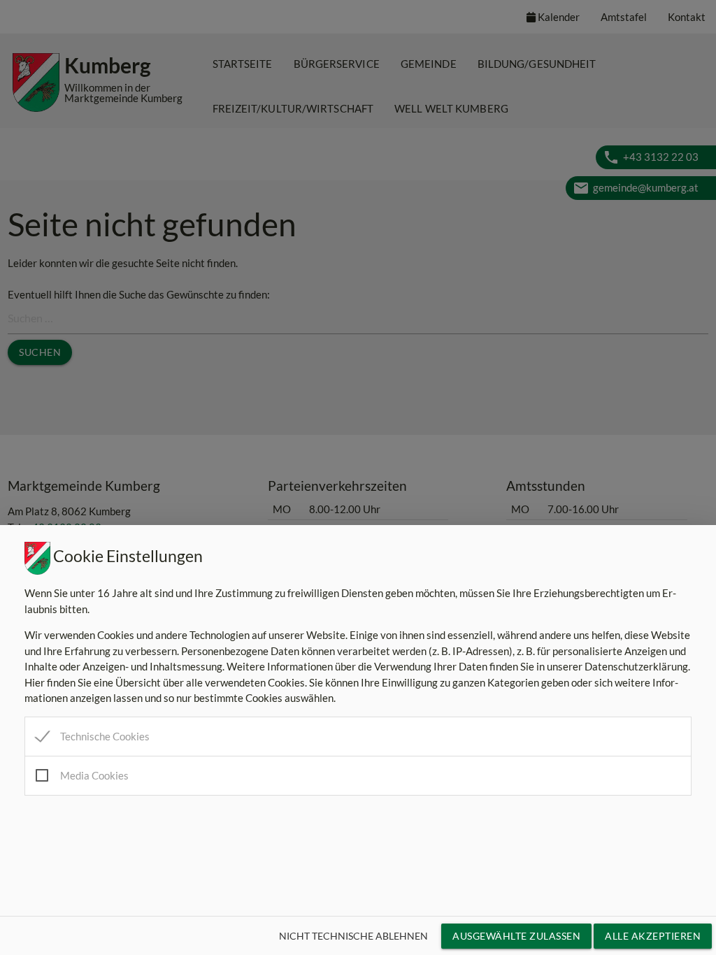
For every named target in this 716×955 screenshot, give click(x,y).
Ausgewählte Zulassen (516, 936)
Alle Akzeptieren (653, 936)
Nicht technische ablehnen (353, 936)
